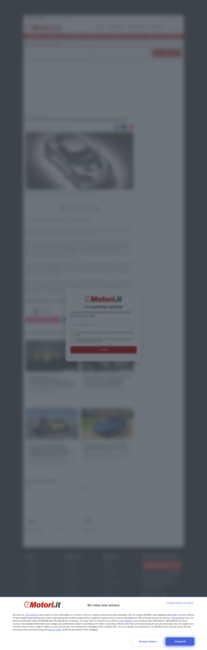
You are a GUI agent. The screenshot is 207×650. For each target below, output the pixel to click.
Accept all (180, 641)
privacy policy (55, 629)
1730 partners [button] (31, 615)
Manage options (148, 641)
